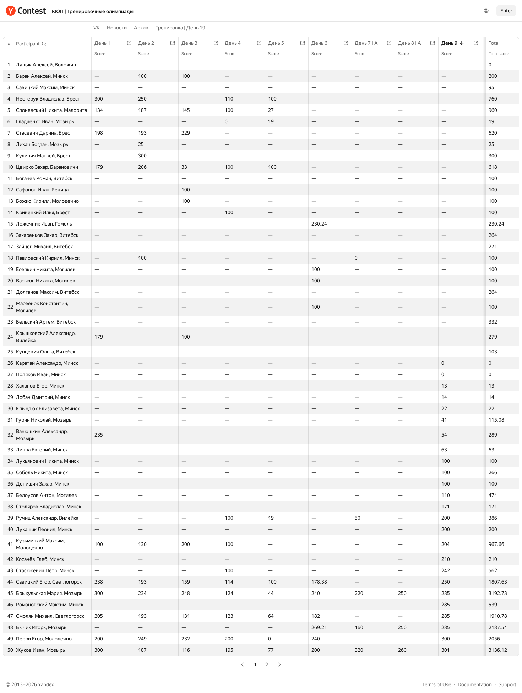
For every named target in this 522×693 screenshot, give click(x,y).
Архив (141, 28)
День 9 (449, 43)
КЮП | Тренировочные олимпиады (93, 11)
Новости (117, 28)
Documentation (475, 684)
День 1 (102, 43)
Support (507, 684)
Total (494, 43)
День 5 (276, 43)
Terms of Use (436, 684)
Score (99, 53)
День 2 (146, 43)
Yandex (46, 684)
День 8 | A (409, 43)
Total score (499, 53)
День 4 (233, 43)
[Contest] (26, 11)
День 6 (319, 43)
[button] (31, 44)
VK (96, 28)
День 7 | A (366, 43)
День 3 (189, 43)
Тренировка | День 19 (180, 28)
